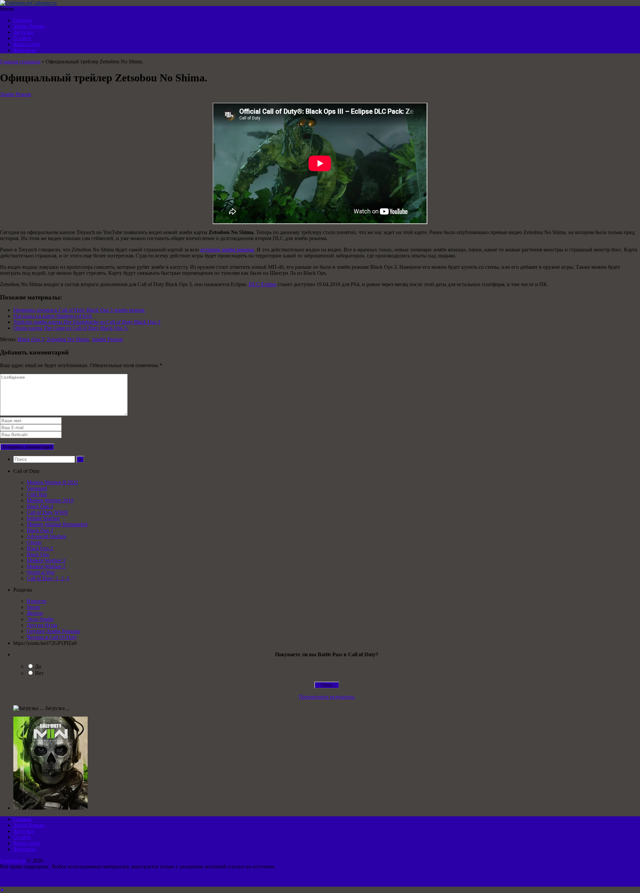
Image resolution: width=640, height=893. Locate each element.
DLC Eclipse (262, 284)
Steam (33, 607)
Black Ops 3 (31, 339)
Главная (22, 20)
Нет (39, 673)
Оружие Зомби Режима (53, 631)
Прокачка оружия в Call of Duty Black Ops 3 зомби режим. (79, 310)
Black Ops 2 (40, 548)
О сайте (22, 38)
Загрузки (23, 32)
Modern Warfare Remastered (57, 524)
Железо (35, 613)
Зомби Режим (28, 26)
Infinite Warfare (43, 518)
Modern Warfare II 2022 (52, 482)
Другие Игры (42, 625)
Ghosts (34, 542)
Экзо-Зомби (40, 619)
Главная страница (20, 61)
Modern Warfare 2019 (50, 500)
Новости (36, 601)
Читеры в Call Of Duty (52, 637)
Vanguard (37, 488)
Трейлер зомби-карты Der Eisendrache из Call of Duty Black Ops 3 (86, 322)
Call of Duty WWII (47, 512)
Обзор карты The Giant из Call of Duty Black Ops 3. (70, 328)
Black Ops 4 (40, 506)
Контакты (24, 50)
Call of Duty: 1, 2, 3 (48, 578)
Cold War (37, 494)
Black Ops (38, 554)
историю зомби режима (227, 249)
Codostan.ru (13, 860)
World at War (41, 572)
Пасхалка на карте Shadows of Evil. (53, 316)
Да (38, 666)
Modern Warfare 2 (46, 566)
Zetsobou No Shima (68, 339)
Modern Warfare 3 (46, 560)
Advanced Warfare (46, 536)
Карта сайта (26, 44)
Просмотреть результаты (327, 697)
